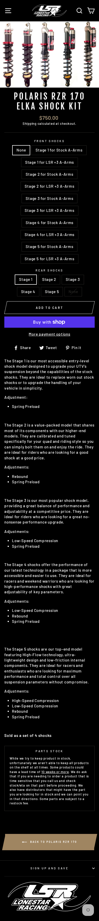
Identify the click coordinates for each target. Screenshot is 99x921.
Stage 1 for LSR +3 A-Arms (49, 162)
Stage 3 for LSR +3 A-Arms (49, 210)
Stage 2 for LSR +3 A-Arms (49, 186)
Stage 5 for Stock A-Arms (49, 246)
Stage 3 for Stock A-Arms (49, 198)
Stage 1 (25, 279)
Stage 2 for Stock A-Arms (49, 174)
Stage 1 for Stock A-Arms (59, 150)
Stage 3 (73, 279)
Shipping (30, 123)
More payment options (49, 334)
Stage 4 (28, 291)
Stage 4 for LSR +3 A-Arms (49, 234)
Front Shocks (49, 141)
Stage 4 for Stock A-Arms (49, 222)
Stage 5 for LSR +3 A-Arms (49, 258)
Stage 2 (49, 279)
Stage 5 (52, 291)
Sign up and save (49, 868)
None (21, 150)
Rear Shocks (49, 270)
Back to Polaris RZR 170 (53, 841)
